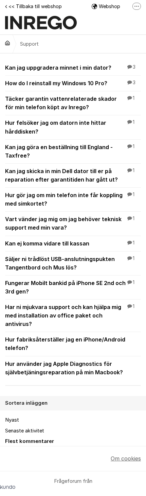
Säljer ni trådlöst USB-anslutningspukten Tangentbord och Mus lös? (69, 263)
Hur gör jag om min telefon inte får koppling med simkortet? (69, 199)
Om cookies (126, 458)
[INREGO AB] (7, 43)
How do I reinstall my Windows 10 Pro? (70, 83)
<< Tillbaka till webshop (35, 6)
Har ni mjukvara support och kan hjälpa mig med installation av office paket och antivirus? (69, 315)
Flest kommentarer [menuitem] (29, 441)
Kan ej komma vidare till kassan (69, 243)
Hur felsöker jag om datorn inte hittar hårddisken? (69, 127)
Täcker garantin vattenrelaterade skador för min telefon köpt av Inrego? (69, 103)
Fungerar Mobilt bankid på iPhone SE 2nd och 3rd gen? (69, 287)
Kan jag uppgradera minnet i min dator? (70, 67)
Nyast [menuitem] (12, 420)
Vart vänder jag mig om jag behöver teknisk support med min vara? (69, 223)
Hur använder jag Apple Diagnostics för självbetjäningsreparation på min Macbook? (64, 368)
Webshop (109, 6)
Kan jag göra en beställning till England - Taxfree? (69, 151)
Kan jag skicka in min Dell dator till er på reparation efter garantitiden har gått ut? (69, 175)
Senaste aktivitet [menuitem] (24, 431)
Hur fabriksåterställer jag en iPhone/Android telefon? (65, 343)
